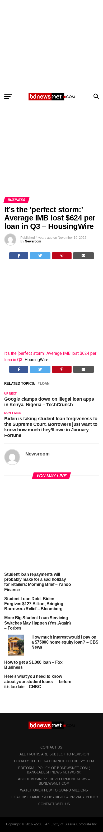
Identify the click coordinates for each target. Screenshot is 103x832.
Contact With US (54, 804)
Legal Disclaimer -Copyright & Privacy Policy (54, 797)
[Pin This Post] (62, 255)
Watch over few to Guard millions (54, 790)
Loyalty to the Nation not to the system (54, 761)
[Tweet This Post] (40, 255)
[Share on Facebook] (19, 255)
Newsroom (33, 241)
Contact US (51, 747)
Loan (44, 384)
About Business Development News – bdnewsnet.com (54, 781)
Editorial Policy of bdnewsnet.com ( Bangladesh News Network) (54, 770)
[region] (51, 44)
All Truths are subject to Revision (54, 754)
